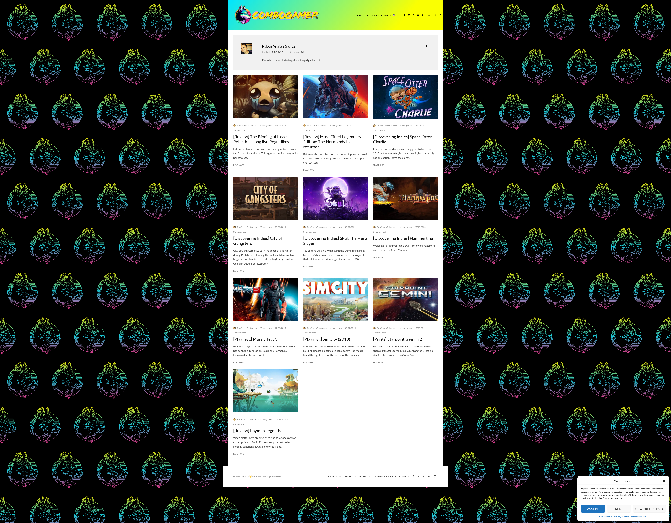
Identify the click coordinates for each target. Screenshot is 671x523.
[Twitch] (423, 15)
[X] (408, 15)
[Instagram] (413, 15)
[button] (664, 481)
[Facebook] (404, 15)
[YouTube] (418, 15)
